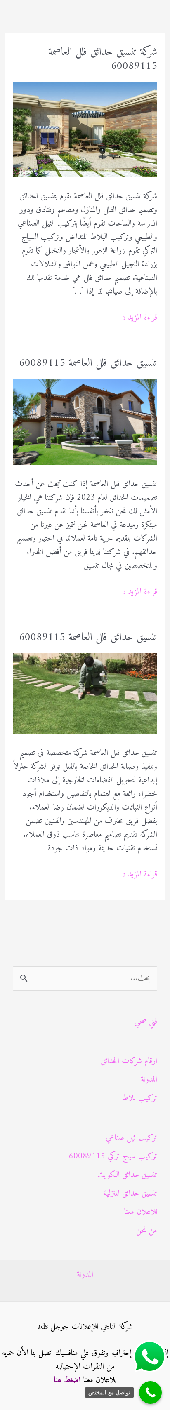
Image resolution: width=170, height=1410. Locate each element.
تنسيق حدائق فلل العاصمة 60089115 (88, 363)
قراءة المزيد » (139, 318)
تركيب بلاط (139, 1098)
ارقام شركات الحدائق (129, 1061)
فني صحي (146, 1022)
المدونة (149, 1080)
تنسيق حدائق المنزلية (130, 1193)
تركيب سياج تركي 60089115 (113, 1156)
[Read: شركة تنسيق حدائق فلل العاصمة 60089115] (85, 129)
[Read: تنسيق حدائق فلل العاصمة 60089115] (85, 421)
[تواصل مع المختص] (150, 1392)
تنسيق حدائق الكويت (127, 1175)
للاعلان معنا (140, 1212)
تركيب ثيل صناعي (131, 1138)
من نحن (146, 1231)
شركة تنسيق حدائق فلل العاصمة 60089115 (102, 59)
